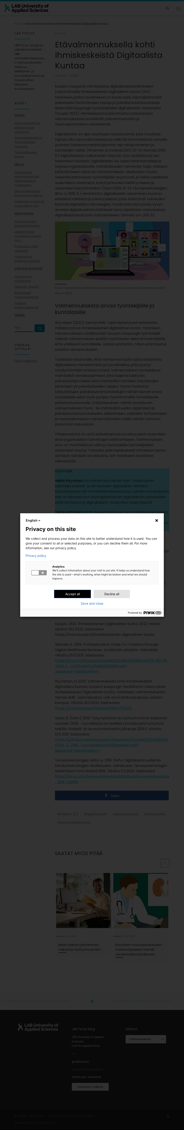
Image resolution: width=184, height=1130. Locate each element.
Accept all (72, 594)
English (31, 520)
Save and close (92, 603)
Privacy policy (36, 555)
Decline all (111, 594)
